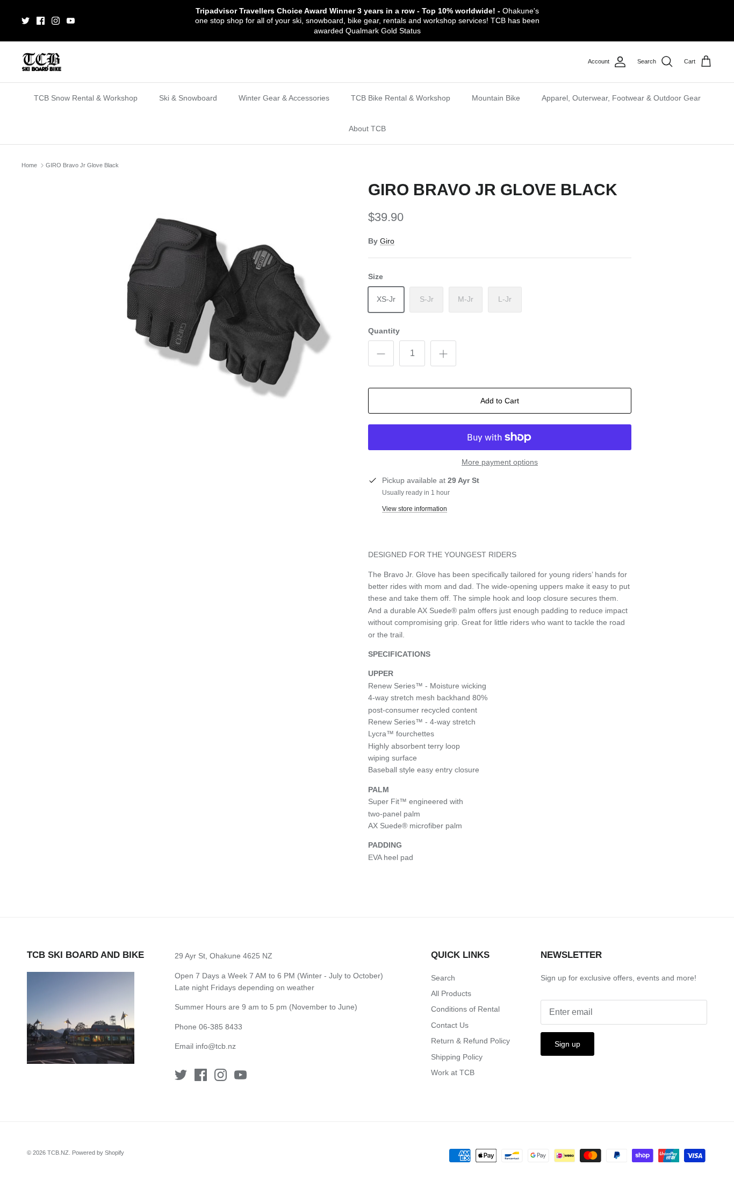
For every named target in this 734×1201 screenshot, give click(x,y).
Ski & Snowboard (188, 98)
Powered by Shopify (98, 1152)
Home (29, 165)
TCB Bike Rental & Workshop (400, 98)
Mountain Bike (496, 98)
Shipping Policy (457, 1057)
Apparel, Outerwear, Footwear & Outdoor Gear (621, 98)
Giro (387, 241)
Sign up (567, 1044)
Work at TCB (452, 1072)
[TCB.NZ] (41, 62)
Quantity (384, 330)
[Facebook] (41, 21)
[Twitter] (25, 21)
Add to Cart (499, 400)
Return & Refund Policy (470, 1040)
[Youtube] (71, 21)
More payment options (500, 462)
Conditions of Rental (465, 1009)
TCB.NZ (58, 1152)
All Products (451, 993)
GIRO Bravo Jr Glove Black (82, 165)
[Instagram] (56, 21)
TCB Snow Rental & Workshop (86, 98)
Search (443, 977)
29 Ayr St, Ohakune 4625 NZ (223, 955)
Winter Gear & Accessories (284, 98)
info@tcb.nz (216, 1046)
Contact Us (450, 1025)
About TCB (367, 128)
